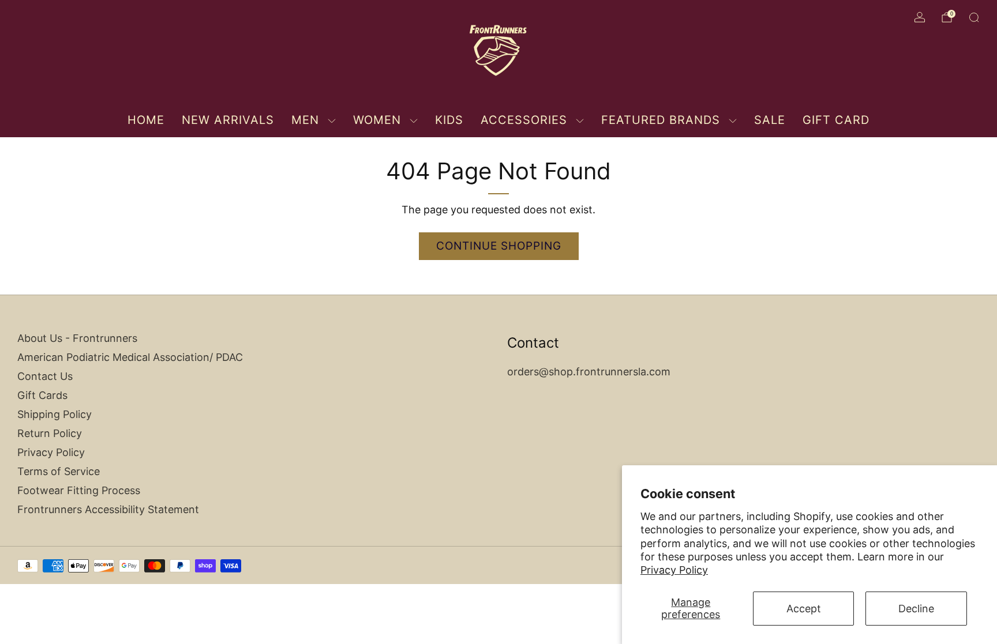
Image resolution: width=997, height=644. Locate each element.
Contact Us (45, 376)
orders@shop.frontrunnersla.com (588, 372)
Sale (769, 120)
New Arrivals (228, 120)
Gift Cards (42, 395)
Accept (803, 608)
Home (146, 120)
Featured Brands (660, 120)
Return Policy (49, 433)
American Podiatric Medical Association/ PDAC (130, 357)
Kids (449, 120)
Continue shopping (498, 246)
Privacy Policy (674, 570)
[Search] (974, 17)
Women (377, 120)
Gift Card (836, 120)
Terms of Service (58, 471)
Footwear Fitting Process (78, 490)
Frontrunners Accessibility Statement (108, 509)
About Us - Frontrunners (77, 338)
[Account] (919, 17)
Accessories (524, 120)
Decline (916, 608)
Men (305, 120)
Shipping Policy (54, 414)
